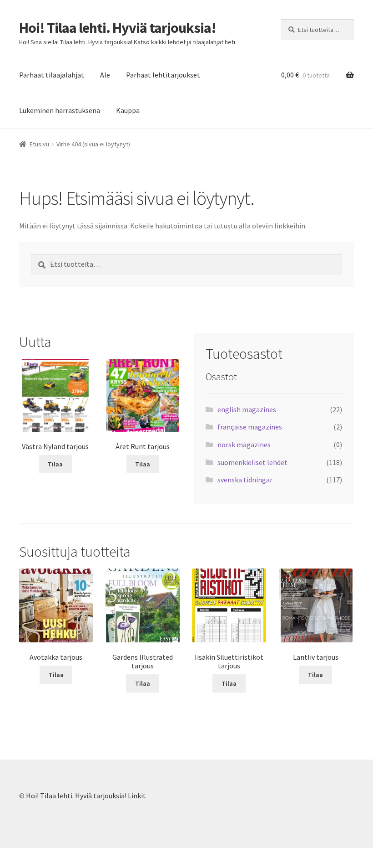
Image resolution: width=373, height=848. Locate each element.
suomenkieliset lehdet (252, 462)
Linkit (137, 795)
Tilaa (55, 464)
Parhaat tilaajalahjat (51, 74)
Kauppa (128, 110)
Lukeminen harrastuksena (59, 110)
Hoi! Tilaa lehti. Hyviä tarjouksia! (117, 28)
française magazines (249, 426)
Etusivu (39, 144)
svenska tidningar (244, 479)
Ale (105, 74)
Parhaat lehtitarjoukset (163, 74)
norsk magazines (244, 444)
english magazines (246, 409)
